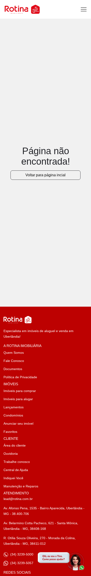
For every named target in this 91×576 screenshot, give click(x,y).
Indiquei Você (13, 478)
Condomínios (13, 415)
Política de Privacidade (20, 377)
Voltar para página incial (45, 175)
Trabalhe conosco (17, 462)
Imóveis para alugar (18, 399)
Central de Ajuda (16, 470)
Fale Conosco (14, 361)
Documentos (13, 369)
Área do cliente (15, 445)
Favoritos (10, 432)
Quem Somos (14, 352)
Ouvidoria (11, 453)
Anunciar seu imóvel (18, 423)
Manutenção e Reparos (21, 486)
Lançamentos (14, 407)
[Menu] (84, 9)
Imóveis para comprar (20, 391)
